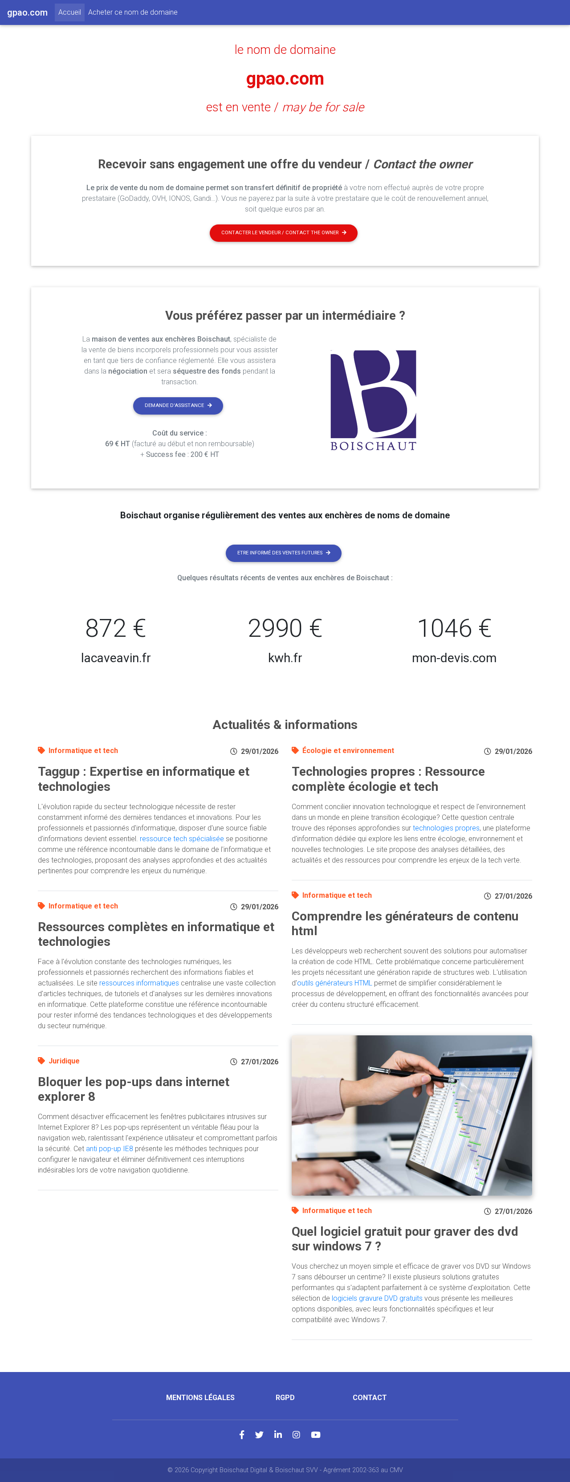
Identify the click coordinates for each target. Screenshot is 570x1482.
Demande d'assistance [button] (174, 405)
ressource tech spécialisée (182, 839)
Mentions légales (200, 1397)
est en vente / (285, 107)
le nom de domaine (285, 50)
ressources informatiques (139, 983)
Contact (370, 1397)
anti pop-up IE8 (109, 1148)
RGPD (285, 1397)
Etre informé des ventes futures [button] (279, 553)
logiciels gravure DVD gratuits (377, 1298)
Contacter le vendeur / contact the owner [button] (279, 233)
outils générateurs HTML (334, 983)
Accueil (71, 12)
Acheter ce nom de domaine (133, 12)
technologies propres (446, 828)
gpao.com (285, 78)
